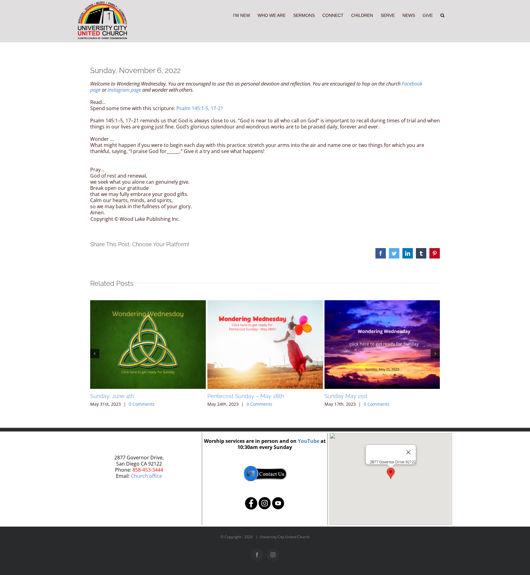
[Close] (408, 452)
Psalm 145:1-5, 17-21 (199, 108)
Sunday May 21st (346, 396)
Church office (146, 476)
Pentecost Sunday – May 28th (245, 396)
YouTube (308, 441)
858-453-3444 (147, 469)
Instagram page (124, 89)
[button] (442, 15)
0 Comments (142, 404)
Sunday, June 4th (112, 396)
